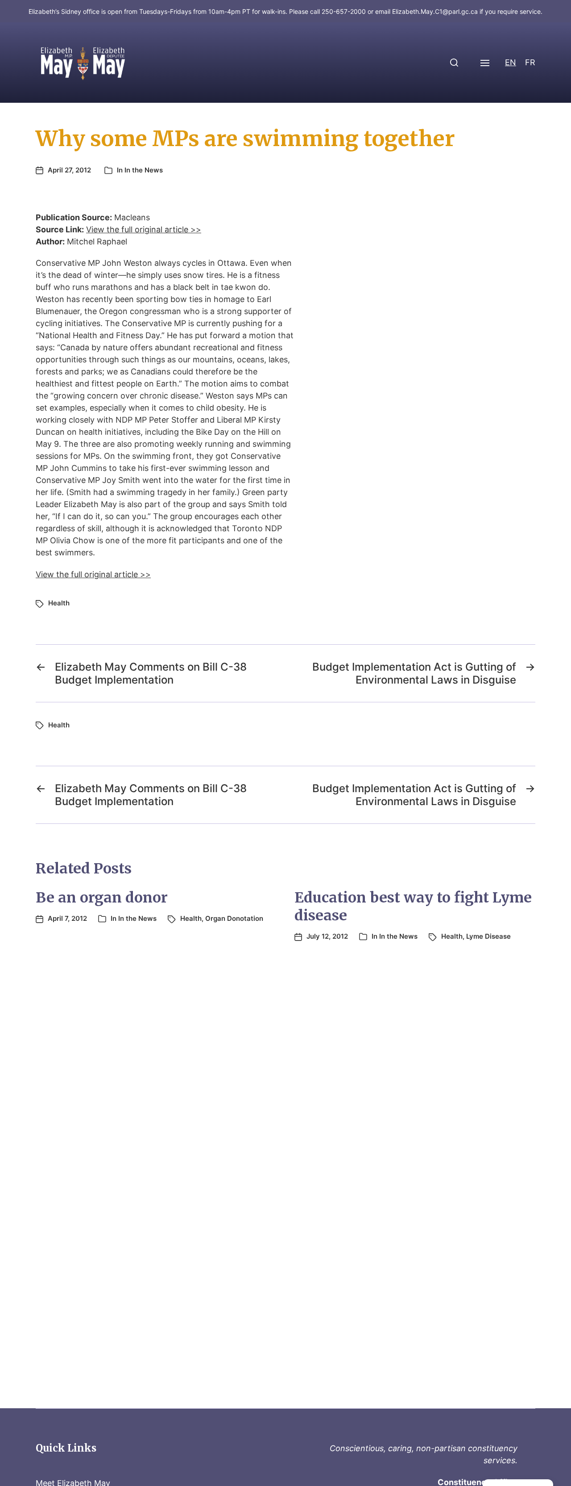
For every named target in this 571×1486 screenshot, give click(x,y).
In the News (143, 170)
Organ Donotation (234, 918)
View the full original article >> (143, 229)
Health (59, 603)
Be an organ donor (102, 898)
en (510, 62)
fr (530, 62)
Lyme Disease (488, 936)
